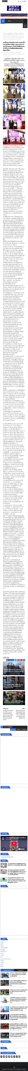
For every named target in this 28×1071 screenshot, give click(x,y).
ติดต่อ (2, 966)
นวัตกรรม (16, 33)
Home (4, 33)
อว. (14, 34)
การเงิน (2, 955)
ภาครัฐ (19, 33)
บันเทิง (2, 953)
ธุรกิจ (2, 944)
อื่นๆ (2, 964)
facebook (24, 729)
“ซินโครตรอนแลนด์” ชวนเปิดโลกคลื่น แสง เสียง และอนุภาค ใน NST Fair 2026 (13, 701)
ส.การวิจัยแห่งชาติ (9, 34)
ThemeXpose (10, 1069)
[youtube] (19, 1)
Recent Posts (7, 970)
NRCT (17, 34)
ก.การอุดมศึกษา (9, 33)
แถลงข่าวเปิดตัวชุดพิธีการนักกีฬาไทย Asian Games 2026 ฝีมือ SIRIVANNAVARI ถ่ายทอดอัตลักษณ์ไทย (13, 686)
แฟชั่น (2, 961)
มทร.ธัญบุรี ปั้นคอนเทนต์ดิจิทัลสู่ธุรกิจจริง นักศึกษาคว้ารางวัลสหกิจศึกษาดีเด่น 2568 (17, 864)
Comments (21, 970)
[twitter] (23, 1)
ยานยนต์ (3, 949)
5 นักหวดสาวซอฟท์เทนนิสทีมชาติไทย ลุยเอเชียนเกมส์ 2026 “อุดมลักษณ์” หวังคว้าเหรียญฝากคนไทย (18, 1034)
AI (4, 667)
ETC (2, 1044)
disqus (18, 729)
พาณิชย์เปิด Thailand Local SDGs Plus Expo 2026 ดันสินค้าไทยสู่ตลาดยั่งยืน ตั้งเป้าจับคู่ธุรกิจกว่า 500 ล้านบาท (18, 1000)
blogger (13, 729)
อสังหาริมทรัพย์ (4, 947)
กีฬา (2, 957)
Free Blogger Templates (20, 1069)
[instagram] (25, 1)
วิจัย (4, 34)
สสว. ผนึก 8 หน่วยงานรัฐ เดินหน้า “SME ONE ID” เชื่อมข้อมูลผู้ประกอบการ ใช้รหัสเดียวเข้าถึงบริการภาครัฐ (18, 1008)
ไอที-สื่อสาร (3, 951)
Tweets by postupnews (7, 857)
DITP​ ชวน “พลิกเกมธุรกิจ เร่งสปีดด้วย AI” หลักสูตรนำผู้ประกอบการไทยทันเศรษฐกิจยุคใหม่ (13, 671)
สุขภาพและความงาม (6, 959)
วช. (22, 33)
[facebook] (21, 1)
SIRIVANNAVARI (7, 682)
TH (19, 34)
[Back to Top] (14, 1067)
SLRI (5, 698)
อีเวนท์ (2, 946)
